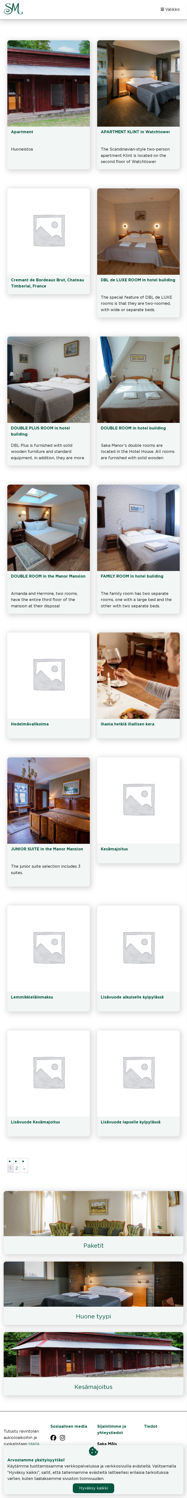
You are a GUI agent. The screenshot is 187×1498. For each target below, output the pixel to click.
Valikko (172, 9)
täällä (33, 1444)
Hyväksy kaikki (93, 1488)
